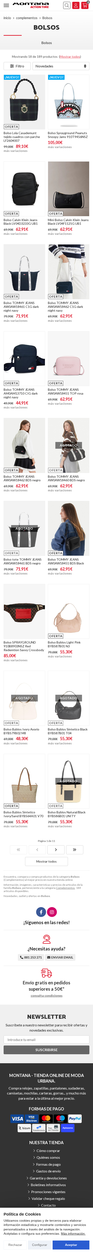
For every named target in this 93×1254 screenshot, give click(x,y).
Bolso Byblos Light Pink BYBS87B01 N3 (64, 644)
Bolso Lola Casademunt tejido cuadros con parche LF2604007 (22, 136)
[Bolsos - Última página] (74, 849)
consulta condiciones (47, 995)
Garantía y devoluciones (48, 1178)
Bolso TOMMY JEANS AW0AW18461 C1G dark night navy (21, 306)
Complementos (65, 888)
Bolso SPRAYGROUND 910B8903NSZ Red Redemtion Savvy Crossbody (24, 646)
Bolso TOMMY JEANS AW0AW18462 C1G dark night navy (65, 306)
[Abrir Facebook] (41, 912)
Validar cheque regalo (48, 1198)
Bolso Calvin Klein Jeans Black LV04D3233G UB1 (21, 222)
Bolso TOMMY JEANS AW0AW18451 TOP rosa (65, 391)
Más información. (73, 1233)
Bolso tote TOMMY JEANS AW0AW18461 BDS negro (23, 561)
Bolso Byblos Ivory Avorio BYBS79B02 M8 (21, 731)
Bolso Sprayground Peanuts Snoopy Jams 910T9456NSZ (68, 135)
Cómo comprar (48, 1150)
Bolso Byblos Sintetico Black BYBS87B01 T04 (68, 731)
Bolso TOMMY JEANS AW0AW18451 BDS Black (66, 561)
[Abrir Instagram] (51, 912)
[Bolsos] (18, 849)
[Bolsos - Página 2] (56, 849)
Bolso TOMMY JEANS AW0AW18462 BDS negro (22, 478)
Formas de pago (48, 1164)
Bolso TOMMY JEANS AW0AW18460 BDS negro (66, 478)
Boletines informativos (48, 1185)
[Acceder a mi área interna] (75, 5)
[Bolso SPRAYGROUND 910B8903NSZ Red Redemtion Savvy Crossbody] (24, 611)
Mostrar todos (70, 56)
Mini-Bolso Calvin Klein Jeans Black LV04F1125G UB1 (68, 222)
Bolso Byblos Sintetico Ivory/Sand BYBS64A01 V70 (23, 814)
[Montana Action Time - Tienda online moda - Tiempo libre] (31, 5)
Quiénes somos (48, 1157)
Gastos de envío (48, 1171)
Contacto (48, 1205)
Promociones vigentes (48, 1192)
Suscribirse (46, 1050)
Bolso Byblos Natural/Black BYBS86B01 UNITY (67, 814)
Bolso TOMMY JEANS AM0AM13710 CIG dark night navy (21, 393)
